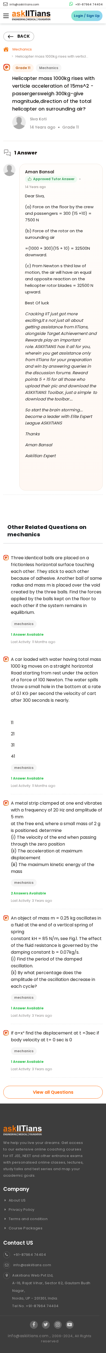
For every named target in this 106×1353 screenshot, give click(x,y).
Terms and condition (28, 1218)
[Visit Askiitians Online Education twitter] (46, 1325)
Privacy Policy (21, 1209)
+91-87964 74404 (88, 4)
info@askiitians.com (24, 4)
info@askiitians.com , (30, 1336)
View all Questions (53, 1092)
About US (17, 1200)
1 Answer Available (27, 634)
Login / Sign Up (87, 15)
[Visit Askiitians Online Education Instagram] (58, 1325)
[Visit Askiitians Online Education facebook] (34, 1325)
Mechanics (22, 49)
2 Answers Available (28, 893)
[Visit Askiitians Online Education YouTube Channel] (70, 1325)
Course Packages (25, 1228)
